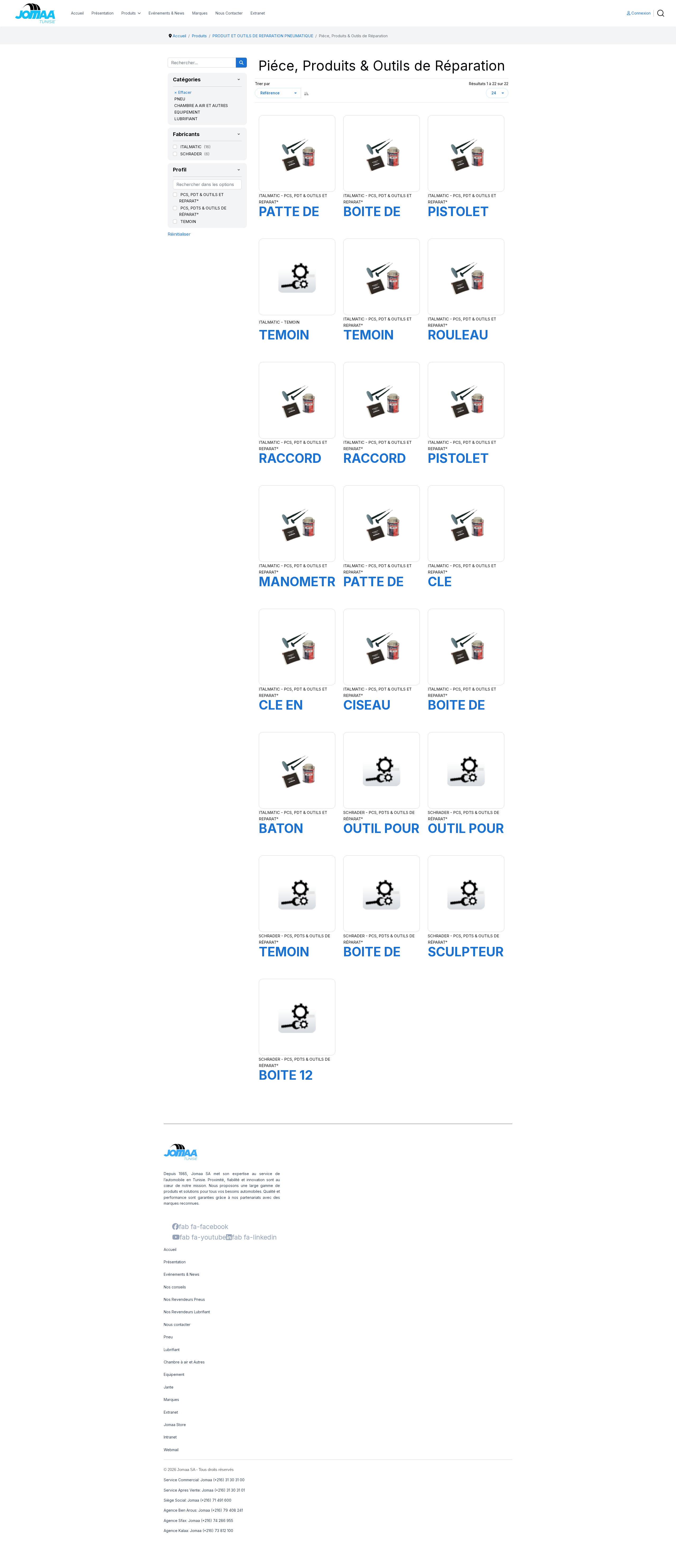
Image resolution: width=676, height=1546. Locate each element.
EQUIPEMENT (187, 112)
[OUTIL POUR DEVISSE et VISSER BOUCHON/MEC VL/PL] (466, 770)
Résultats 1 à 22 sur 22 (488, 83)
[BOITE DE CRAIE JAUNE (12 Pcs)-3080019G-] (466, 647)
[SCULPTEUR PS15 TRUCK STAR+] (466, 894)
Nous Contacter (229, 13)
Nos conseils (175, 1287)
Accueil (77, 13)
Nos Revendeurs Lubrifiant (187, 1312)
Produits (128, 13)
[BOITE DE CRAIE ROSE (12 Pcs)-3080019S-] (381, 153)
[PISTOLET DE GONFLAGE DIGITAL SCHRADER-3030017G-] (466, 153)
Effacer (182, 92)
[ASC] (306, 93)
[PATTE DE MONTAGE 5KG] (297, 153)
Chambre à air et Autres (184, 1362)
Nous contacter (177, 1324)
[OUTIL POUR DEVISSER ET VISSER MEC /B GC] (381, 770)
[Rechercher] (241, 63)
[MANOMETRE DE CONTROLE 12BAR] (297, 524)
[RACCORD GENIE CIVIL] (381, 400)
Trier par (262, 83)
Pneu (168, 1337)
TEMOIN (188, 221)
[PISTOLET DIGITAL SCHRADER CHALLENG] (466, 400)
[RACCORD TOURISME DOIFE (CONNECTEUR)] (297, 400)
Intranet (170, 1437)
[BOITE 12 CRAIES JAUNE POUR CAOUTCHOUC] (297, 1017)
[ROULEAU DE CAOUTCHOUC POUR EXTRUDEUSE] (466, 277)
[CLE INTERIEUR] (466, 524)
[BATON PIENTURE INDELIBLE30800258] (297, 770)
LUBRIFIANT (186, 118)
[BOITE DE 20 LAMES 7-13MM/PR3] (381, 894)
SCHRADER (191, 153)
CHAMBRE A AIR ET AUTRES (201, 105)
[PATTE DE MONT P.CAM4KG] (381, 524)
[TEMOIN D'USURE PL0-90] (297, 277)
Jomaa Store (175, 1424)
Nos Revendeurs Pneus (184, 1299)
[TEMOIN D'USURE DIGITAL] (381, 277)
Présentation (103, 13)
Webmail (171, 1449)
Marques (200, 13)
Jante (168, 1387)
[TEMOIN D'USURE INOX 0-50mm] (297, 894)
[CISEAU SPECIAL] (381, 647)
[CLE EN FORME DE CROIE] (297, 647)
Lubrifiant (172, 1349)
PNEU (179, 98)
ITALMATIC (191, 146)
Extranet (258, 13)
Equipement (174, 1374)
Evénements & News (166, 13)
